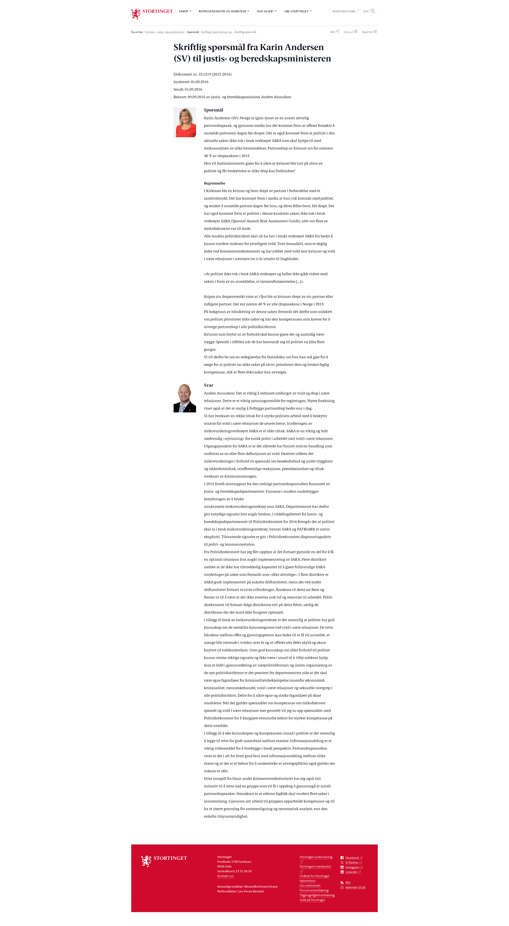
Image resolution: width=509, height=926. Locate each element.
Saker (183, 11)
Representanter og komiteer (222, 11)
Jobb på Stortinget (312, 900)
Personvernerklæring (314, 890)
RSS (348, 882)
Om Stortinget (297, 11)
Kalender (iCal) (355, 887)
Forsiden (150, 32)
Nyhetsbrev (308, 880)
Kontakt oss (225, 876)
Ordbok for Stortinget (314, 876)
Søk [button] (366, 11)
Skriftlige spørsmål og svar (216, 32)
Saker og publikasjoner (171, 32)
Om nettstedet (310, 885)
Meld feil (367, 32)
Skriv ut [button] (348, 32)
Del (332, 32)
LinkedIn (351, 872)
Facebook (352, 857)
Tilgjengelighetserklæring (317, 895)
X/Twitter (352, 862)
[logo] (152, 14)
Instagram (352, 867)
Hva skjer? (265, 11)
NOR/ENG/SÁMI (344, 11)
